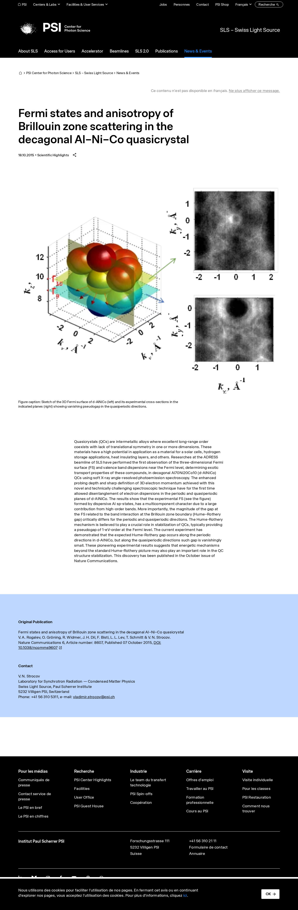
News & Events (128, 73)
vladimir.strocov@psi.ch (94, 697)
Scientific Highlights (53, 155)
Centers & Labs (45, 4)
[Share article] (74, 155)
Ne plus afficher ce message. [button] (254, 90)
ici (185, 895)
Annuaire (197, 853)
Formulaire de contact (208, 847)
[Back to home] (54, 27)
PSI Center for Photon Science (49, 73)
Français (241, 4)
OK (268, 894)
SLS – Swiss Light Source (250, 30)
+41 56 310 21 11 (202, 841)
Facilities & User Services (85, 4)
